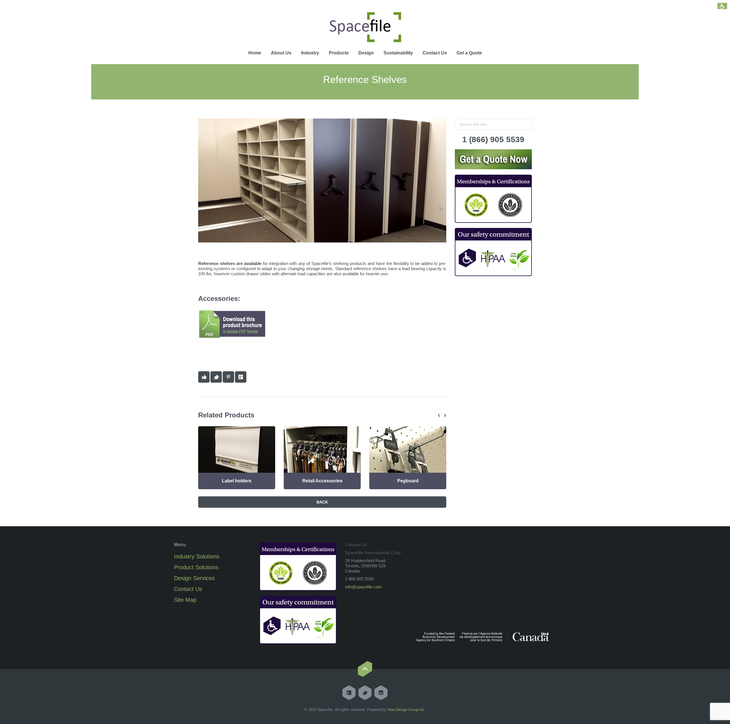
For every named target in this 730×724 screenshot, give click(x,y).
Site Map (185, 600)
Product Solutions (196, 567)
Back (322, 502)
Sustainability (398, 53)
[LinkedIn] (381, 693)
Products (339, 53)
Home (254, 53)
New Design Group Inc (406, 709)
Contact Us (435, 53)
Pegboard (408, 480)
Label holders (237, 480)
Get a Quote (469, 53)
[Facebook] (349, 693)
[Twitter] (365, 693)
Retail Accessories (322, 480)
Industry (310, 53)
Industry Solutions (196, 556)
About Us (281, 53)
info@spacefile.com (363, 586)
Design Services (194, 578)
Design (366, 53)
